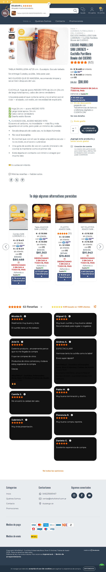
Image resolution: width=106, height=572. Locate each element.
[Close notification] (49, 3)
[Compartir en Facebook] (11, 181)
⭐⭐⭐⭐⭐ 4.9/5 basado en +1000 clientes (70, 307)
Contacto (60, 21)
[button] (82, 62)
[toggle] (41, 307)
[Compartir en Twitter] (17, 181)
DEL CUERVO (76, 33)
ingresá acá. (48, 554)
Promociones (76, 21)
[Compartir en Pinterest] (22, 181)
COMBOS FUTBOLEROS (81, 31)
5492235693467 (49, 494)
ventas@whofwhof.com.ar (54, 499)
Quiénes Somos (43, 21)
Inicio (26, 21)
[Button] (95, 306)
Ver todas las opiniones (53, 471)
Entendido (89, 569)
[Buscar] (75, 11)
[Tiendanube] (92, 551)
